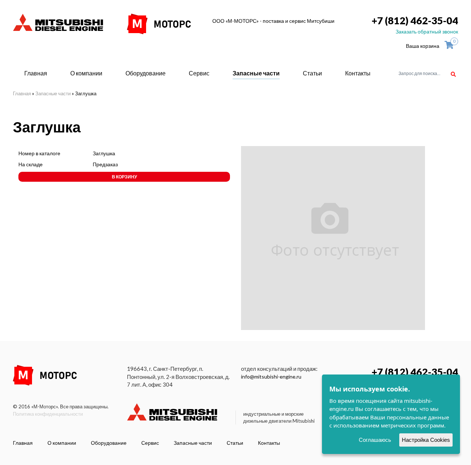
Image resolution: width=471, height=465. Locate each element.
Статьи (312, 73)
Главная (35, 73)
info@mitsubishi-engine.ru (271, 376)
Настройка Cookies (426, 440)
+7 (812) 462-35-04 (415, 20)
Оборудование (145, 73)
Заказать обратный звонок (427, 31)
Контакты (358, 73)
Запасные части (256, 73)
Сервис (199, 73)
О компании (86, 73)
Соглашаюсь (375, 440)
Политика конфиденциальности (48, 414)
